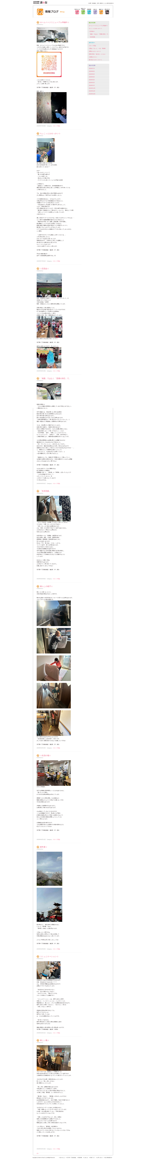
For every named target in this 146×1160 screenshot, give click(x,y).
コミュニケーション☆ (49, 956)
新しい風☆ (44, 1040)
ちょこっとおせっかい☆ (50, 133)
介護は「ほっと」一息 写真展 (97, 48)
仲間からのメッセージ (95, 51)
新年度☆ (43, 847)
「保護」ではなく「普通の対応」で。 (55, 378)
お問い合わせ (100, 1157)
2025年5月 (92, 74)
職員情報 (80, 1157)
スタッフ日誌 (56, 126)
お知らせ (86, 1157)
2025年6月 (92, 71)
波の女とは (62, 1157)
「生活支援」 (45, 491)
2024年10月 (92, 94)
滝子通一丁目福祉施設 (71, 1157)
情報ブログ (92, 1157)
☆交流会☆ (44, 269)
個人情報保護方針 (108, 1157)
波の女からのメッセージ (95, 59)
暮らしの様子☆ (46, 586)
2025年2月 (92, 82)
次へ (38, 1153)
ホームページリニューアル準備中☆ (54, 22)
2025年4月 (92, 77)
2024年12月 (92, 88)
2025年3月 (92, 79)
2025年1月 (92, 85)
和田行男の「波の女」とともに (97, 54)
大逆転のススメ (93, 57)
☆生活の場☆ (45, 755)
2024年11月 (92, 91)
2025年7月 (92, 68)
